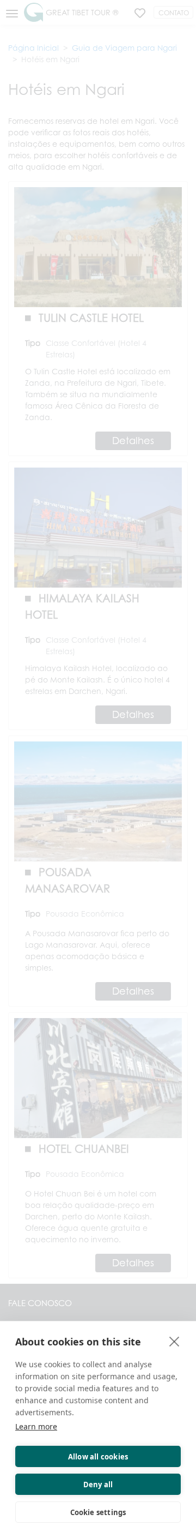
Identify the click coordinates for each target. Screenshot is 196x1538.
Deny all (98, 1484)
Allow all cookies (98, 1457)
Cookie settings (98, 1512)
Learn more (36, 1426)
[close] (174, 1341)
